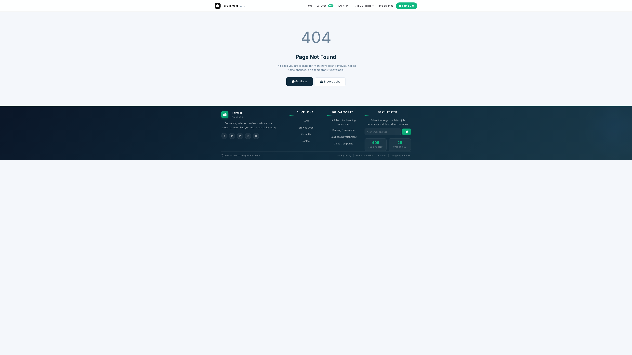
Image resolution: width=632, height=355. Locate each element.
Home (309, 5)
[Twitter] (232, 136)
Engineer (343, 5)
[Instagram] (248, 136)
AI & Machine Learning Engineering (343, 122)
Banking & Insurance (343, 130)
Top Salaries (386, 5)
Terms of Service (364, 155)
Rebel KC (406, 155)
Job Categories (363, 5)
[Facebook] (224, 136)
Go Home (301, 81)
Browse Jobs (331, 81)
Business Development (343, 136)
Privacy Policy (344, 155)
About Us (306, 134)
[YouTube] (256, 136)
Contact (306, 141)
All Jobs (324, 5)
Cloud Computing (343, 143)
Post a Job (408, 5)
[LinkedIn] (240, 136)
